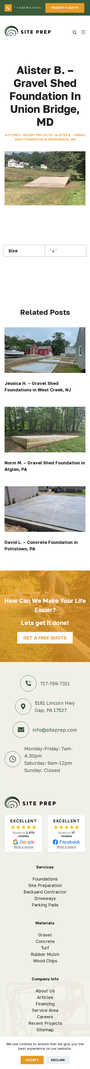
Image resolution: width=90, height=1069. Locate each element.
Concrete (45, 941)
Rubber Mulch (45, 954)
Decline (58, 1060)
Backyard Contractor (45, 891)
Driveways (45, 898)
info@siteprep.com (55, 730)
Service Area (45, 1010)
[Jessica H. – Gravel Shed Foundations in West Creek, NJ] (45, 350)
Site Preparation (45, 885)
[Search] (74, 32)
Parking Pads (45, 904)
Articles (45, 997)
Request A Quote (64, 7)
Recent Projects (37, 135)
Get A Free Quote (45, 637)
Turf (45, 947)
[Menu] (83, 32)
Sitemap (45, 1029)
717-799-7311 (55, 683)
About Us (45, 990)
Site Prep (12, 135)
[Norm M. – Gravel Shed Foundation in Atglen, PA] (45, 429)
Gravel (45, 934)
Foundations (45, 878)
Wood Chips (45, 960)
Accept (32, 1060)
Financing (45, 1003)
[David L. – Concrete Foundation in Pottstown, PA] (45, 509)
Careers (45, 1016)
